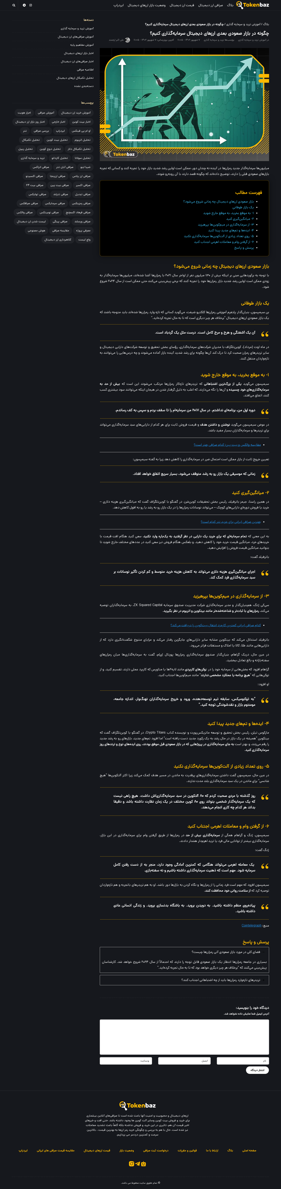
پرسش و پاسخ (244, 247)
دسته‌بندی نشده (84, 86)
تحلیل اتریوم (83, 140)
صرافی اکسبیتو (34, 176)
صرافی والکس (25, 212)
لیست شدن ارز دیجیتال (31, 221)
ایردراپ (119, 5)
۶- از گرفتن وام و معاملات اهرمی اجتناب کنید (224, 242)
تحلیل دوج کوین (50, 149)
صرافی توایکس (37, 194)
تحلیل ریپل (25, 149)
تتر (25, 131)
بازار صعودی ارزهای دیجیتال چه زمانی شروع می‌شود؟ (218, 201)
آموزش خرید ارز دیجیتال (76, 113)
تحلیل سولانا (83, 158)
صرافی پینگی (60, 221)
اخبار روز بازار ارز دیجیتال (30, 122)
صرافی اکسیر (83, 185)
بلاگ (230, 5)
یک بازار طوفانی (243, 207)
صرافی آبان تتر (64, 167)
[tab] (184, 960)
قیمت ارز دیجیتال (182, 5)
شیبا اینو (85, 167)
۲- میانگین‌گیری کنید (240, 219)
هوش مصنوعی (36, 230)
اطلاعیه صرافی (85, 70)
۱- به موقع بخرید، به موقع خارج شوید (228, 213)
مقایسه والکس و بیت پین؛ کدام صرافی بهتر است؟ (227, 444)
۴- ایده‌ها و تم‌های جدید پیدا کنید (231, 230)
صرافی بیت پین (59, 185)
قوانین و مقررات (187, 1150)
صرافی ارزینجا (57, 176)
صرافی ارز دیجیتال (210, 5)
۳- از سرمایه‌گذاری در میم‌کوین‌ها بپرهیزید (226, 224)
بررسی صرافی (41, 131)
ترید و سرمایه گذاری (214, 40)
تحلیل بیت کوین (57, 140)
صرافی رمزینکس (81, 203)
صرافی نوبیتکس (49, 212)
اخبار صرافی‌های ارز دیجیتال (77, 61)
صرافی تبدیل (83, 194)
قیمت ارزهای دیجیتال (97, 1150)
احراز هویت (24, 113)
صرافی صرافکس (29, 203)
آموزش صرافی (46, 113)
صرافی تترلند (60, 194)
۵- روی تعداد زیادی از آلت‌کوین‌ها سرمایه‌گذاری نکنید (219, 236)
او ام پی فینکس (81, 131)
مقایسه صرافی (60, 230)
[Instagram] (31, 5)
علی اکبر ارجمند (116, 40)
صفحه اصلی (249, 1150)
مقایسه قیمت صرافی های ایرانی (55, 1150)
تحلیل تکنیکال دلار (79, 149)
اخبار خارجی (58, 122)
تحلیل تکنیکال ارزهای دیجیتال (75, 78)
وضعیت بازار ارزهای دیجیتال (147, 5)
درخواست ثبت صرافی (155, 1150)
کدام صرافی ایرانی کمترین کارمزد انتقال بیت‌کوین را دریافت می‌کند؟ (216, 625)
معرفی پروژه (83, 230)
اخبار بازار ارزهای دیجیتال (79, 53)
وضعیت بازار (127, 1150)
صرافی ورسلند (82, 221)
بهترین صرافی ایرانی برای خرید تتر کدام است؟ (231, 522)
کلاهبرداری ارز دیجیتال (57, 240)
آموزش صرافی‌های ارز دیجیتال (76, 37)
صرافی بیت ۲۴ (34, 185)
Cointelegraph (251, 925)
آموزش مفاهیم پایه (82, 45)
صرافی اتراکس (41, 167)
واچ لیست (84, 240)
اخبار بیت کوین (81, 122)
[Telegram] (24, 5)
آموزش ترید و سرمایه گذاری (243, 24)
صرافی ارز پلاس (81, 176)
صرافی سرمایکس (55, 203)
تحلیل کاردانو (60, 158)
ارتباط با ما (212, 1150)
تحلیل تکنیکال (31, 140)
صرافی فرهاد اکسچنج (78, 212)
